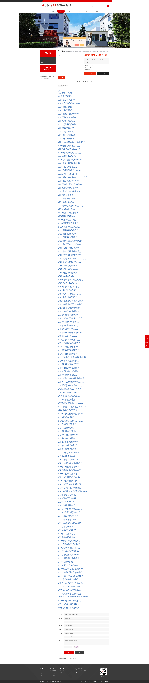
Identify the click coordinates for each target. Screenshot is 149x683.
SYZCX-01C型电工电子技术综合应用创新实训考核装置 (47, 76)
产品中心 (61, 11)
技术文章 (78, 11)
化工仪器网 (104, 681)
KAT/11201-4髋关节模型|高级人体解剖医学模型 (69, 658)
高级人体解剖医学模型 (75, 51)
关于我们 (52, 11)
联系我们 (107, 0)
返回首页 (100, 0)
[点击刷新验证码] (76, 647)
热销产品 (52, 668)
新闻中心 (70, 11)
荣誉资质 (87, 11)
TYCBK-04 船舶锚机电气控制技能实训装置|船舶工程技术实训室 (54, 675)
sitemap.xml (95, 681)
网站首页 (43, 11)
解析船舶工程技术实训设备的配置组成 (47, 73)
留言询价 (103, 73)
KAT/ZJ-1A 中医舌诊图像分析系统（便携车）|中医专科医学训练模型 (54, 672)
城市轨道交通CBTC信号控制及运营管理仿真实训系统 (54, 670)
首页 (65, 51)
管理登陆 (107, 681)
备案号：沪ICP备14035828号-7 (86, 681)
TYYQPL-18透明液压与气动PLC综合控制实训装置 (54, 673)
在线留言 (103, 0)
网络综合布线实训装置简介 (45, 78)
